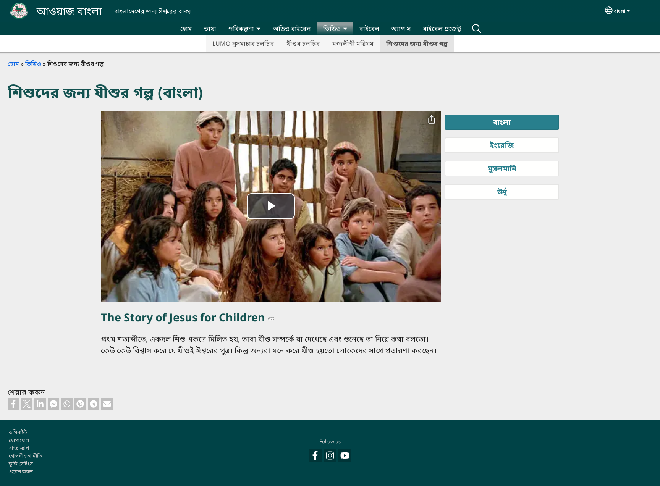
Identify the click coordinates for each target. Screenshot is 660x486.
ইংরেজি (502, 145)
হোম (186, 28)
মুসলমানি (502, 168)
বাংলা (619, 11)
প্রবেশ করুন (21, 471)
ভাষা (210, 28)
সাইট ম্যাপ (19, 447)
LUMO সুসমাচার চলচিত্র (243, 43)
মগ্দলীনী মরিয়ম (353, 43)
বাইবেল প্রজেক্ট (442, 28)
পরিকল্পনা (241, 28)
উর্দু (502, 191)
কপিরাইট (18, 432)
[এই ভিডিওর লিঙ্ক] (271, 318)
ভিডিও (332, 28)
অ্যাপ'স (401, 28)
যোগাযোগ (19, 440)
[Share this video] (431, 120)
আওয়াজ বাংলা (69, 11)
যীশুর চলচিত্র (303, 43)
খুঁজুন (476, 28)
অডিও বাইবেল (292, 28)
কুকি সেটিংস (21, 463)
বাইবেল (369, 28)
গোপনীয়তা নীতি (25, 455)
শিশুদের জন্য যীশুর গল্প (417, 43)
